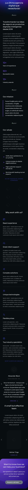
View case (13, 401)
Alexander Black (14, 376)
